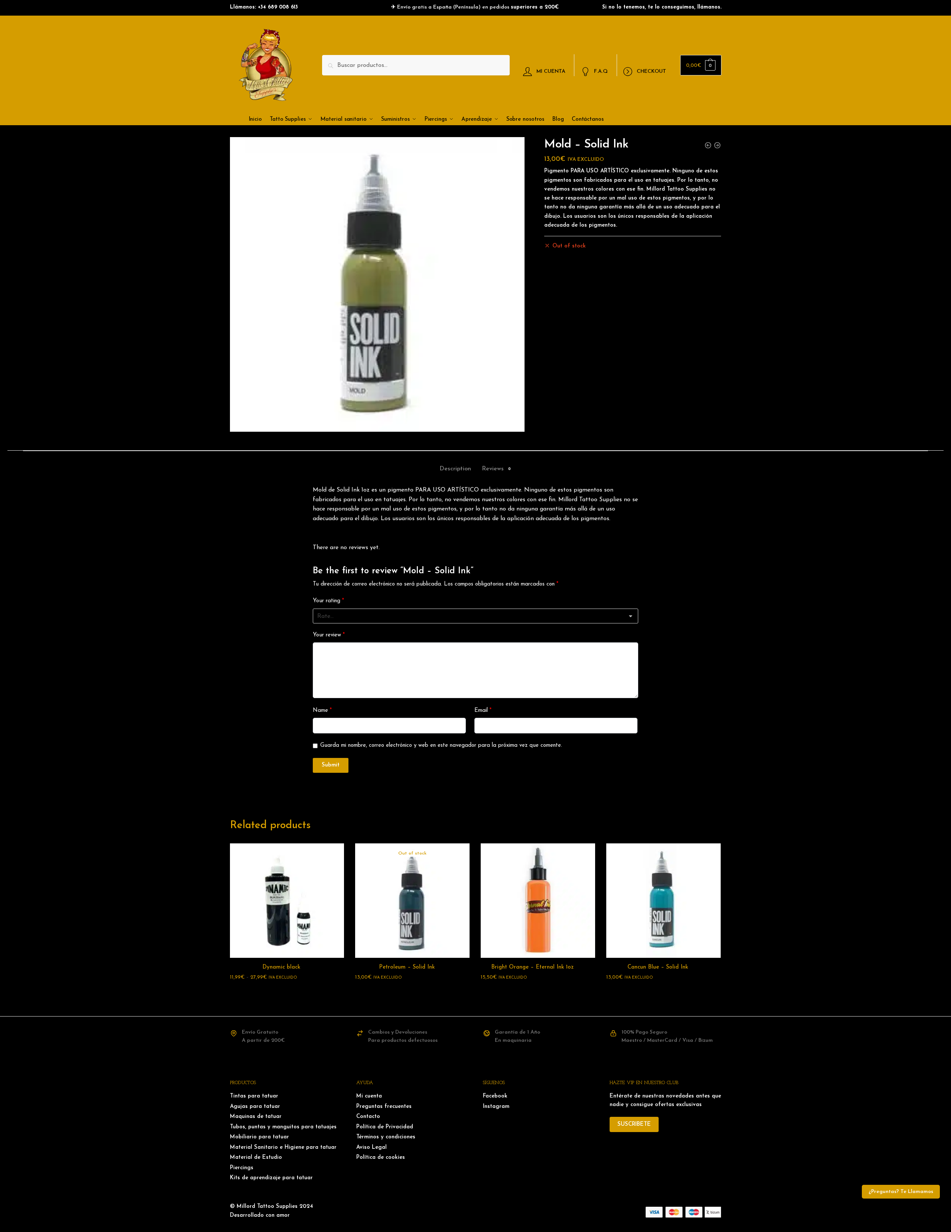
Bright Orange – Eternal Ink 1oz (532, 967)
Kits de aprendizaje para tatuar (271, 1178)
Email (482, 710)
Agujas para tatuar (255, 1106)
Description (455, 469)
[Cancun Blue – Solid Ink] (663, 900)
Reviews (493, 469)
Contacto (368, 1116)
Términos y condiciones (385, 1137)
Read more (412, 992)
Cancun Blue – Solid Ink (657, 967)
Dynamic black (281, 967)
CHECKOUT (651, 71)
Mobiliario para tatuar (259, 1137)
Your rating (328, 601)
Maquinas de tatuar (256, 1116)
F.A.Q (601, 71)
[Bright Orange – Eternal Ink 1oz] (538, 900)
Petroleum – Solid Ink (407, 967)
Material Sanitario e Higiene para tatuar (283, 1147)
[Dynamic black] (287, 900)
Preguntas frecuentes (384, 1106)
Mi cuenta (369, 1096)
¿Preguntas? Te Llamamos (901, 1191)
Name (322, 710)
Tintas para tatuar (254, 1096)
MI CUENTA (550, 71)
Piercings (241, 1168)
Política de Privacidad (384, 1127)
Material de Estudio (256, 1157)
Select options (286, 992)
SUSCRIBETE (634, 1124)
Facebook (495, 1096)
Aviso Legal (371, 1147)
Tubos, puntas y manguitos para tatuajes (283, 1127)
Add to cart (537, 992)
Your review (329, 635)
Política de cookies (380, 1157)
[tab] (455, 462)
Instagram (496, 1106)
